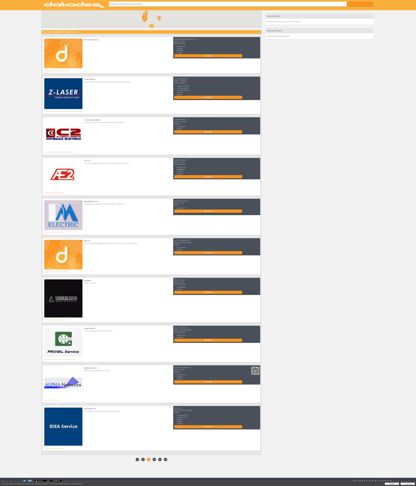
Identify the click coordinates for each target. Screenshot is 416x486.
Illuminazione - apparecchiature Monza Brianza (56, 70)
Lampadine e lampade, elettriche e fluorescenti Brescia (58, 152)
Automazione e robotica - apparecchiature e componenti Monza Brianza (63, 111)
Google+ (179, 53)
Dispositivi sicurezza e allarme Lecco (53, 232)
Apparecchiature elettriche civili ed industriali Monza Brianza (60, 359)
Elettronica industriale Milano (51, 400)
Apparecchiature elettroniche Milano (53, 448)
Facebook (180, 51)
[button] (159, 18)
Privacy (378, 480)
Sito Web (180, 48)
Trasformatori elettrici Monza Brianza (54, 193)
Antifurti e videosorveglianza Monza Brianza (55, 320)
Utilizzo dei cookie (387, 480)
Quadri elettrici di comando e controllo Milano (56, 272)
